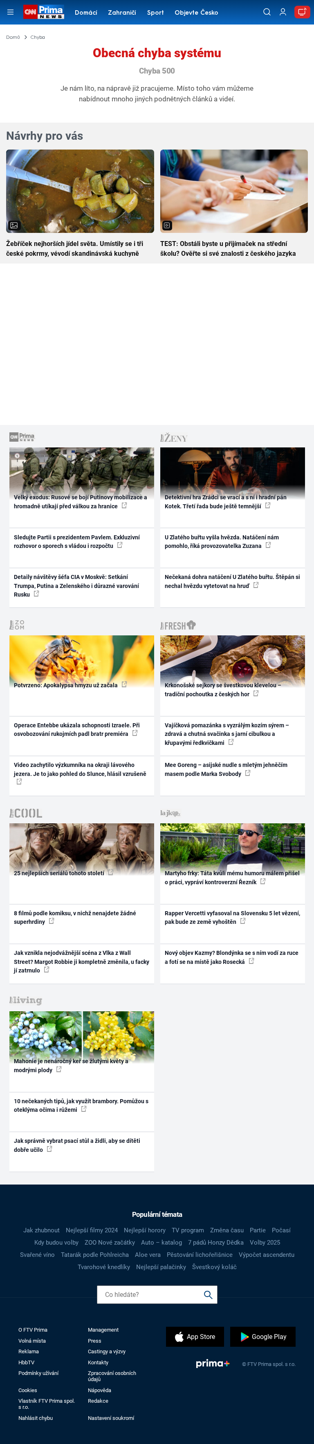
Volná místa (32, 1341)
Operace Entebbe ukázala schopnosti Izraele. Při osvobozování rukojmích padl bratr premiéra (77, 729)
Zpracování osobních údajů (112, 1376)
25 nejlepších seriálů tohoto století (59, 873)
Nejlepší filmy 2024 (92, 1230)
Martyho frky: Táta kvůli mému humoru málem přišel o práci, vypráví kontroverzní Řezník (232, 877)
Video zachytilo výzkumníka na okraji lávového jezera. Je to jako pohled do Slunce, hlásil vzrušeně (80, 769)
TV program (188, 1230)
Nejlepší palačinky (161, 1267)
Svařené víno (37, 1254)
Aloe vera (148, 1254)
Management (103, 1330)
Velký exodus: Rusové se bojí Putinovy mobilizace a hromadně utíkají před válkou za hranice (80, 501)
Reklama (28, 1351)
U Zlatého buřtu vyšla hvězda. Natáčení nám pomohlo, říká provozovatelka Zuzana (222, 541)
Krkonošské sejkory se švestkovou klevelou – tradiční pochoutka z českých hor (223, 689)
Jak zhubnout (41, 1230)
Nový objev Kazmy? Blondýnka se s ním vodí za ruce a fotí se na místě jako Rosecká (231, 957)
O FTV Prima (32, 1330)
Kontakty (98, 1362)
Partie (258, 1230)
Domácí (86, 13)
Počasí (281, 1230)
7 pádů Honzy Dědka (216, 1242)
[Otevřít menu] (10, 12)
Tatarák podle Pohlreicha (95, 1254)
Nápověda (99, 1390)
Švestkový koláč (214, 1267)
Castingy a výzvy (107, 1351)
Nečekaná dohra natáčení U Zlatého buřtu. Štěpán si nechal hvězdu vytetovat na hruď (232, 581)
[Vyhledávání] (267, 12)
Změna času (227, 1230)
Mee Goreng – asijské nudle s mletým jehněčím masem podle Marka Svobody (226, 769)
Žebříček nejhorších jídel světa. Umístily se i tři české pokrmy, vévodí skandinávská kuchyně (74, 248)
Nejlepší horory (145, 1230)
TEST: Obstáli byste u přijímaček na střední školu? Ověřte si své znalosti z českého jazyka (228, 248)
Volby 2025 (265, 1242)
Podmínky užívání (38, 1373)
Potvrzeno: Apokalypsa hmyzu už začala (66, 685)
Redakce (98, 1401)
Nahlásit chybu (35, 1418)
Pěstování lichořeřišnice (200, 1254)
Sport (155, 13)
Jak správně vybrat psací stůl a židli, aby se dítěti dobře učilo (77, 1145)
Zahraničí (122, 13)
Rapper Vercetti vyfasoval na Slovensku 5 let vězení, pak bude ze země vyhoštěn (232, 917)
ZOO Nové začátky (110, 1242)
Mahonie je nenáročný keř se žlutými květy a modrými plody (71, 1065)
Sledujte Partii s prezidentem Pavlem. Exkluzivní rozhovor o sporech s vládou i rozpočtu (77, 541)
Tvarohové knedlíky (104, 1267)
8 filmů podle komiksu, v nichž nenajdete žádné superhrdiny (75, 917)
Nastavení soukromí (111, 1418)
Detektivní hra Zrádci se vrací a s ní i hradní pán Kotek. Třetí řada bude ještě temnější (226, 501)
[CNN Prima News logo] (43, 12)
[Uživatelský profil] (283, 12)
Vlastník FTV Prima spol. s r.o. (46, 1404)
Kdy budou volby (56, 1242)
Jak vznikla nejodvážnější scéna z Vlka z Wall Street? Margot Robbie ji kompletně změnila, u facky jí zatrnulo (81, 962)
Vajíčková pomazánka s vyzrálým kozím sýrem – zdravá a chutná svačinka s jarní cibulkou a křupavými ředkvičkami (227, 734)
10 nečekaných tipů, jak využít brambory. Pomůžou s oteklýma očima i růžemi (81, 1105)
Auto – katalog (161, 1242)
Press (94, 1341)
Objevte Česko (196, 13)
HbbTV (26, 1362)
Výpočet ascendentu (266, 1254)
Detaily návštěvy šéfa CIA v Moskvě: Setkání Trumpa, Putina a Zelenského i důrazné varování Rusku (76, 586)
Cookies (27, 1390)
